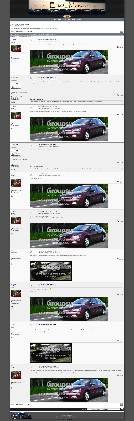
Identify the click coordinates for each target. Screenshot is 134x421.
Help (59, 19)
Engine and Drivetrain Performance (35, 28)
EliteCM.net (12, 28)
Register (79, 19)
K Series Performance (21, 28)
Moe (14, 251)
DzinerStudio (69, 415)
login (23, 24)
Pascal (14, 39)
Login (73, 19)
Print (122, 31)
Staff (69, 19)
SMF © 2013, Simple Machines (73, 413)
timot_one (15, 77)
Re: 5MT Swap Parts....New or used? (47, 39)
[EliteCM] (14, 102)
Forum (54, 19)
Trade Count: (14, 58)
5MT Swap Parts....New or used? (51, 28)
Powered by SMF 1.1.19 (59, 413)
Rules (64, 19)
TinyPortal (64, 419)
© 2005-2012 (69, 419)
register (28, 24)
